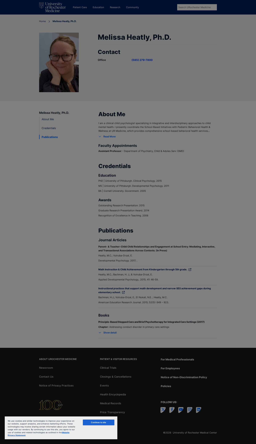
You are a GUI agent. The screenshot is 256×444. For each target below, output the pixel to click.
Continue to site (98, 422)
